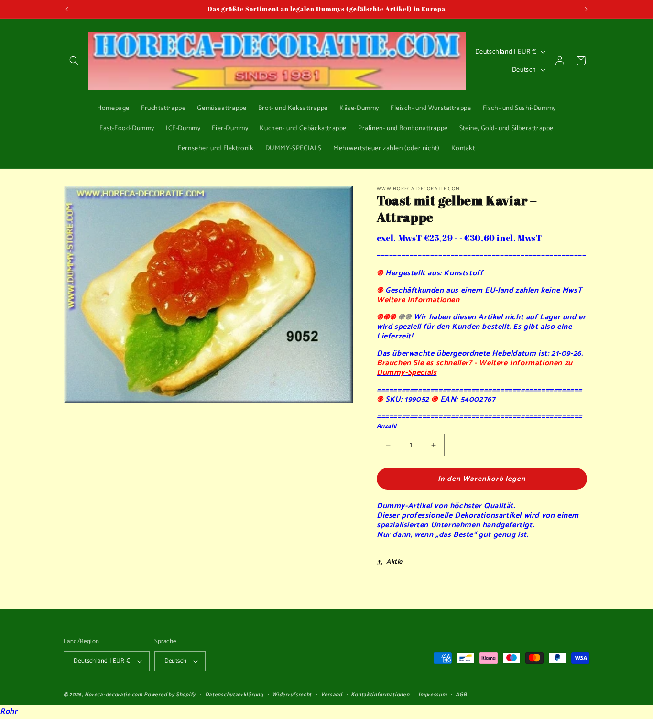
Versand (331, 694)
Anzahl (386, 426)
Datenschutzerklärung (234, 694)
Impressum (432, 694)
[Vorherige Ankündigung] (66, 9)
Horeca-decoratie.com (113, 694)
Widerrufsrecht (292, 694)
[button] (74, 60)
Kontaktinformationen (380, 694)
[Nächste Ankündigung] (586, 9)
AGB (461, 694)
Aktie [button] (394, 561)
